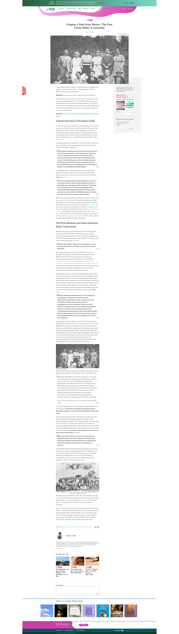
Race (90, 527)
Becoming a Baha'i (64, 527)
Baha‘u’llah (59, 139)
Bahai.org (94, 3)
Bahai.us (91, 4)
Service (120, 101)
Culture (129, 103)
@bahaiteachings (77, 601)
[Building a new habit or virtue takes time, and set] (117, 610)
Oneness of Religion (83, 527)
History (89, 20)
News (120, 107)
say (76, 147)
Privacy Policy (69, 630)
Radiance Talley (71, 535)
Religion (120, 109)
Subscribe (83, 625)
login (124, 8)
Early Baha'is (73, 527)
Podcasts (86, 9)
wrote (65, 177)
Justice (120, 103)
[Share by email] (96, 527)
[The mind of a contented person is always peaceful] (131, 610)
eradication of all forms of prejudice (67, 261)
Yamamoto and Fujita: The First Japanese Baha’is (79, 95)
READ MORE (59, 548)
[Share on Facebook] (24, 89)
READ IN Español (122, 34)
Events (93, 9)
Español (131, 8)
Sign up (131, 128)
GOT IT (101, 3)
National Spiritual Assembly (74, 216)
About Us (61, 9)
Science (129, 105)
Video (79, 9)
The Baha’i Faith (71, 9)
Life (129, 101)
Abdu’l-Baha (91, 204)
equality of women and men (89, 263)
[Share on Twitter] (24, 92)
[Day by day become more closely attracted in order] (89, 610)
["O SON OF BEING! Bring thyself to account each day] (61, 610)
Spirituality (130, 107)
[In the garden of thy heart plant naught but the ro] (75, 610)
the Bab (71, 137)
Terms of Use (80, 630)
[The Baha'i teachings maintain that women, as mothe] (103, 610)
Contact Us (59, 630)
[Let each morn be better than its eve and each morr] (47, 610)
